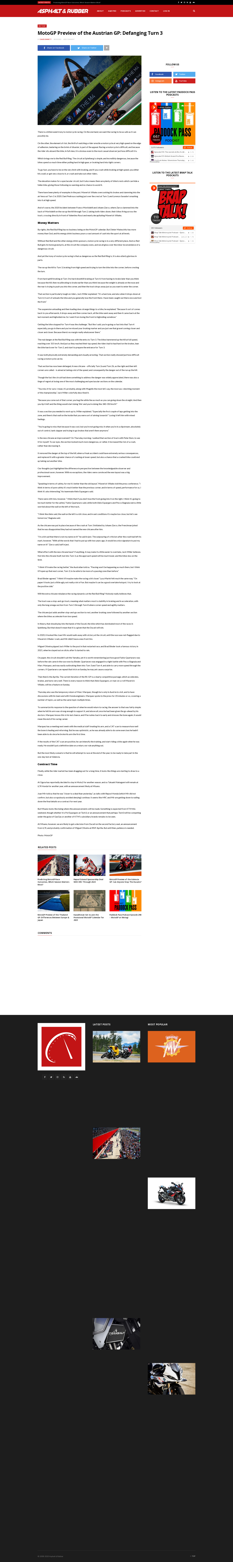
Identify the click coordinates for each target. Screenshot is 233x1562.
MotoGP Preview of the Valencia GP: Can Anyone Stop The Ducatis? (125, 880)
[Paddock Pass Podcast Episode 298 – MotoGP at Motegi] (125, 900)
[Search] (194, 11)
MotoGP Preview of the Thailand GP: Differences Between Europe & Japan (53, 917)
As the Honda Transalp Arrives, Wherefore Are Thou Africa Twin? (76, 3)
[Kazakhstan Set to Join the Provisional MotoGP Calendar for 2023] (90, 900)
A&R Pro (112, 11)
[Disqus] (89, 969)
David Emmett (46, 39)
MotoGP (42, 26)
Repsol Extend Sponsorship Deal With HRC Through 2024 (88, 880)
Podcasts (126, 11)
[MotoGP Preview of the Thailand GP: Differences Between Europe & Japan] (54, 900)
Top (193, 1556)
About (100, 11)
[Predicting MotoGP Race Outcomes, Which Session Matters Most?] (54, 865)
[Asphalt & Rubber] (63, 11)
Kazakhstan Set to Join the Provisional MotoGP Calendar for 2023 (89, 917)
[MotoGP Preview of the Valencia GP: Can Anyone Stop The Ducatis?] (125, 865)
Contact (154, 11)
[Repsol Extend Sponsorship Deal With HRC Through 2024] (90, 865)
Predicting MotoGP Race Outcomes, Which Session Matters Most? (53, 882)
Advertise (140, 11)
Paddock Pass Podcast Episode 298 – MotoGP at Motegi (125, 916)
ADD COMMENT (69, 39)
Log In (166, 11)
